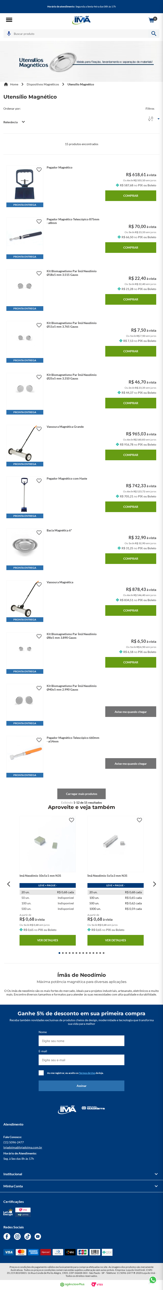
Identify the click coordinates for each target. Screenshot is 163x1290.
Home (14, 84)
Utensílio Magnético (80, 84)
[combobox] (81, 33)
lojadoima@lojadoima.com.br (22, 1147)
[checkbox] (41, 1072)
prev (8, 884)
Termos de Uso (87, 1073)
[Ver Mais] (81, 794)
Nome (43, 1032)
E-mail (43, 1051)
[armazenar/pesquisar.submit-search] (153, 33)
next (154, 884)
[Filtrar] (153, 114)
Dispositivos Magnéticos (43, 84)
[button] (9, 20)
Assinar (82, 1086)
